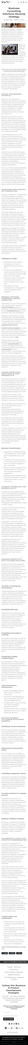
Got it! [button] (14, 1042)
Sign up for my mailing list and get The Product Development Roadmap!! (14, 1007)
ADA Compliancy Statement (14, 972)
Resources (17, 967)
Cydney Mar (15, 1032)
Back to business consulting (15, 962)
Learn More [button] (20, 1039)
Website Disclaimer (14, 975)
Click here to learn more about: (11, 69)
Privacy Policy (14, 969)
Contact (9, 967)
